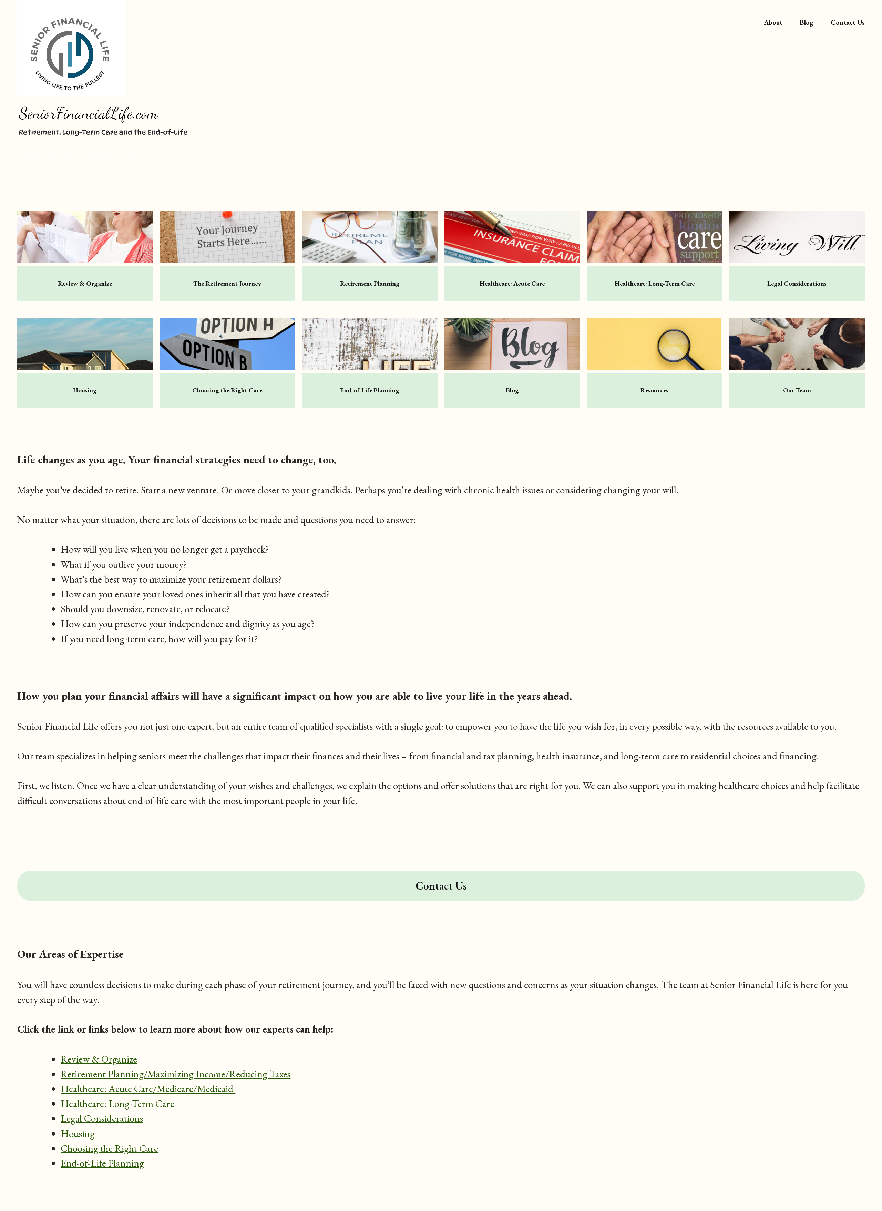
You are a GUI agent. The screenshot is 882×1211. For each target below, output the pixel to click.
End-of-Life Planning (102, 1163)
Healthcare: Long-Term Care (117, 1103)
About (773, 22)
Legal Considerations (102, 1118)
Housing (78, 1133)
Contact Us (848, 22)
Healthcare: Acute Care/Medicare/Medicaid (148, 1088)
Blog (806, 22)
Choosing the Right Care (109, 1148)
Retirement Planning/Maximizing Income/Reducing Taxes (175, 1073)
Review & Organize (99, 1059)
